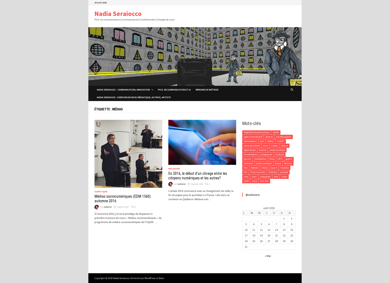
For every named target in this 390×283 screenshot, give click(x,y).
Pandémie (284, 168)
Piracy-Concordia (257, 172)
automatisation (250, 141)
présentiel (284, 172)
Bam (161, 278)
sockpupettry (265, 176)
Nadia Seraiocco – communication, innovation (123, 89)
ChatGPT (280, 141)
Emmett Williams (251, 154)
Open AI (274, 168)
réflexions (174, 168)
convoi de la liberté (252, 145)
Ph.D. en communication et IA (174, 89)
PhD (245, 172)
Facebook (280, 154)
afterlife (276, 132)
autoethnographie (283, 137)
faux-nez (247, 159)
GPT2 (280, 159)
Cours (265, 145)
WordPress (150, 278)
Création (274, 145)
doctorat (262, 150)
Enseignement (266, 154)
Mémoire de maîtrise (207, 89)
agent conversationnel (253, 137)
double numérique (277, 150)
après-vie (269, 137)
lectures (278, 163)
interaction (248, 163)
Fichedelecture (260, 159)
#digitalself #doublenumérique (256, 132)
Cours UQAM (100, 191)
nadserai (108, 206)
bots (262, 141)
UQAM (246, 181)
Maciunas (288, 163)
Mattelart (254, 168)
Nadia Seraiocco (118, 13)
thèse (276, 176)
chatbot (270, 141)
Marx (246, 168)
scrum (254, 176)
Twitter (284, 176)
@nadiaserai (253, 194)
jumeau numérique (264, 163)
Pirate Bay (272, 172)
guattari (289, 159)
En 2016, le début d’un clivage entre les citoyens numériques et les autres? (197, 175)
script (246, 176)
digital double (250, 150)
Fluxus (272, 159)
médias (264, 168)
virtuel (254, 181)
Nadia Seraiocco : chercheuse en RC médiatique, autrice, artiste (134, 97)
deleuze (284, 145)
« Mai (268, 256)
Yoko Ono (264, 181)
